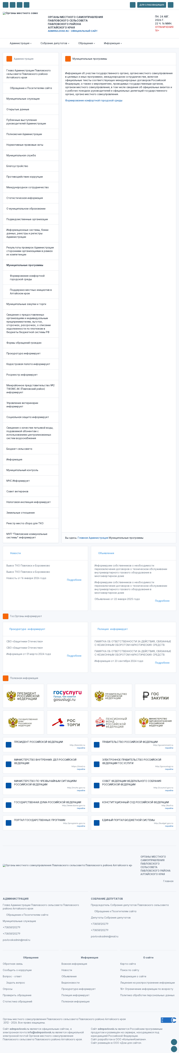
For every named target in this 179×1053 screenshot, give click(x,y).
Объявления (106, 553)
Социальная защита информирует (27, 417)
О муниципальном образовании (25, 208)
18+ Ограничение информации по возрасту (146, 988)
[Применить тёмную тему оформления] (26, 5)
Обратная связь (13, 963)
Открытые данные (17, 109)
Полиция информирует (113, 629)
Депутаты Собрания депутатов (111, 917)
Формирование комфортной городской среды (27, 277)
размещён (104, 1042)
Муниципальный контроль (22, 470)
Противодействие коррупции (24, 176)
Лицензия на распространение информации (147, 982)
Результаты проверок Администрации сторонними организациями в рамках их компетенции (30, 251)
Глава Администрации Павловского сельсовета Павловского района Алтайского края (28, 74)
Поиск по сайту (129, 970)
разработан (105, 1039)
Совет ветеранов (17, 491)
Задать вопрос (15, 982)
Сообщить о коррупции (17, 970)
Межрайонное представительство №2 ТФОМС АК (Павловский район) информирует (30, 389)
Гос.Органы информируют (26, 616)
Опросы (7, 988)
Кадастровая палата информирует (28, 364)
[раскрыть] (132, 5)
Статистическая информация (24, 197)
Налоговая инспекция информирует (28, 502)
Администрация (23, 58)
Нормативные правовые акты (24, 144)
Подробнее (74, 579)
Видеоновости (71, 982)
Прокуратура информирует (23, 353)
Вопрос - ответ (12, 976)
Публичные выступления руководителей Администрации (26, 121)
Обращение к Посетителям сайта (31, 88)
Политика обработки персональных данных (147, 995)
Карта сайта (128, 963)
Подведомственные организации (27, 219)
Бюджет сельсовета (19, 448)
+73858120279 (11, 927)
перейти (81, 748)
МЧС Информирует (18, 480)
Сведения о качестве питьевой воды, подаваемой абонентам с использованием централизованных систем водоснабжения (29, 433)
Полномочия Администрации (24, 134)
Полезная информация (24, 678)
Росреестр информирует (22, 374)
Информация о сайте (133, 976)
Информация (14, 459)
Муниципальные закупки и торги (26, 304)
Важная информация (74, 963)
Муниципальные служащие (23, 98)
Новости (15, 553)
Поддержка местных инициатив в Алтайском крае (31, 291)
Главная (83, 537)
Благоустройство (17, 166)
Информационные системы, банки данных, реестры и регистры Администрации (27, 233)
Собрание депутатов (107, 898)
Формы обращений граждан (23, 342)
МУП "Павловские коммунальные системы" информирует (26, 535)
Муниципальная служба (21, 155)
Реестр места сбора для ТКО (25, 523)
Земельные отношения (20, 512)
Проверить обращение (17, 995)
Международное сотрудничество (27, 187)
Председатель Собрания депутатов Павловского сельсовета (130, 904)
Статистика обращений (17, 1001)
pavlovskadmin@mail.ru (16, 939)
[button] (18, 43)
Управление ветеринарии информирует (22, 404)
